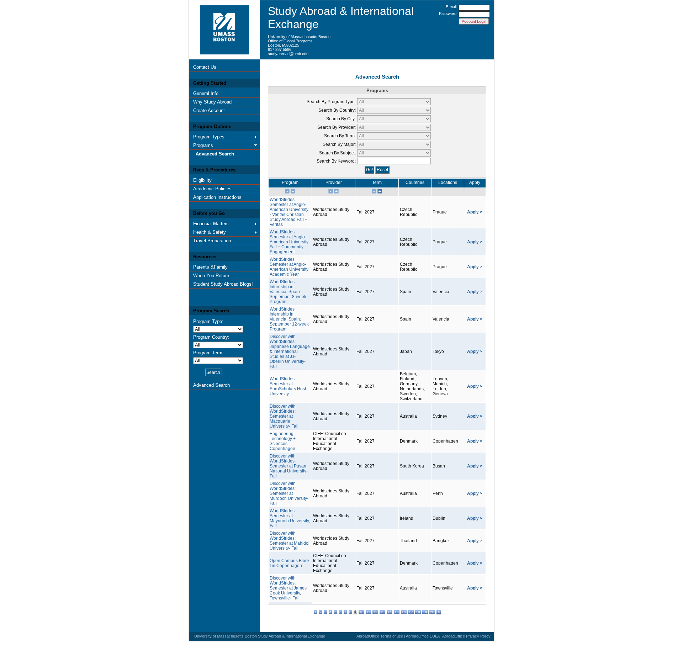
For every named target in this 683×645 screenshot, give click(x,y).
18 (418, 612)
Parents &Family (210, 267)
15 (397, 612)
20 (432, 612)
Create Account (209, 110)
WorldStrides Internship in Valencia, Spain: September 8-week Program (288, 291)
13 (382, 612)
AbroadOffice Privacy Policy (466, 636)
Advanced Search (215, 154)
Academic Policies (212, 188)
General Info (205, 93)
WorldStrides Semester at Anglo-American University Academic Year (289, 267)
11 (368, 612)
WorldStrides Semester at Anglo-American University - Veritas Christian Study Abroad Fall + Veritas (289, 212)
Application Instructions (217, 197)
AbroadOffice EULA (422, 636)
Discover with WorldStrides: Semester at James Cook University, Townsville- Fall (288, 588)
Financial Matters (211, 223)
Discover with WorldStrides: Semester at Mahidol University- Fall (289, 541)
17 (411, 612)
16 (404, 612)
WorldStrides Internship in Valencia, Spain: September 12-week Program (289, 319)
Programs (203, 145)
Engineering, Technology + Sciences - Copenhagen (283, 441)
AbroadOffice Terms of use (379, 636)
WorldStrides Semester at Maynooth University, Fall (290, 518)
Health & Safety (209, 232)
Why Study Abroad (212, 102)
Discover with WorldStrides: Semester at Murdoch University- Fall (289, 493)
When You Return (211, 275)
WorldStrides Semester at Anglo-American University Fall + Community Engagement (289, 241)
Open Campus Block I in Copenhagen (289, 563)
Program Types (208, 136)
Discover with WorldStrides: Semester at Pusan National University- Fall (289, 466)
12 (375, 612)
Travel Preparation (212, 240)
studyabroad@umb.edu (288, 54)
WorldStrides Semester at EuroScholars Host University (288, 386)
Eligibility (202, 180)
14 (389, 612)
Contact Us (204, 67)
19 (425, 612)
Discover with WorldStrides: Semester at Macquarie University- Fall (284, 416)
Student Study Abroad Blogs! (223, 284)
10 (361, 612)
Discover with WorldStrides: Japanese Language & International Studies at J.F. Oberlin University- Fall (290, 351)
